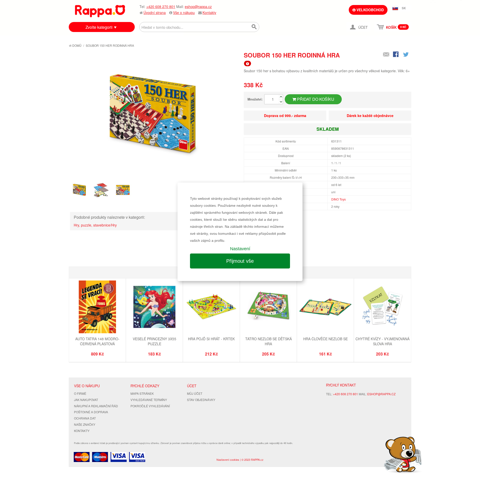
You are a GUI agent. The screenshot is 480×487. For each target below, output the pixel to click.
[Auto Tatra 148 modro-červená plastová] (97, 307)
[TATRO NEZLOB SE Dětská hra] (268, 307)
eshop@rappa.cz (198, 6)
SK (404, 8)
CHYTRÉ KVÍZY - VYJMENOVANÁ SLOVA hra (383, 341)
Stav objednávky (201, 400)
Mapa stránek (142, 393)
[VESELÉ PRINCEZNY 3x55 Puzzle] (154, 307)
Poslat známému (386, 55)
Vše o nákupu (184, 12)
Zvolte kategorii (99, 27)
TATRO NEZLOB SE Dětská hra (268, 341)
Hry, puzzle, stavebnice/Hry (95, 225)
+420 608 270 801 (160, 6)
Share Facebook (396, 55)
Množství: (255, 99)
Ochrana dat (85, 418)
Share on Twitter (406, 55)
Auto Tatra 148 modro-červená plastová (97, 341)
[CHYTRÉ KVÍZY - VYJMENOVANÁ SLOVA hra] (382, 307)
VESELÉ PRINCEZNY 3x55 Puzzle (154, 341)
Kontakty (209, 12)
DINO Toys (338, 199)
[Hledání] (254, 27)
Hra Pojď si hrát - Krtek (211, 338)
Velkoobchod (370, 9)
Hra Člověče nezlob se (325, 338)
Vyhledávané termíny (148, 400)
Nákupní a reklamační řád (96, 406)
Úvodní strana (155, 12)
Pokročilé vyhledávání (150, 406)
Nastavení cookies (227, 460)
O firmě (80, 393)
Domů (77, 45)
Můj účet (194, 393)
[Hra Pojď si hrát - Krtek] (211, 307)
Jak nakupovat (86, 400)
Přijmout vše (240, 261)
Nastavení (240, 248)
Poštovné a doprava (91, 412)
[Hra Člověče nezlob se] (325, 307)
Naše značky (84, 424)
